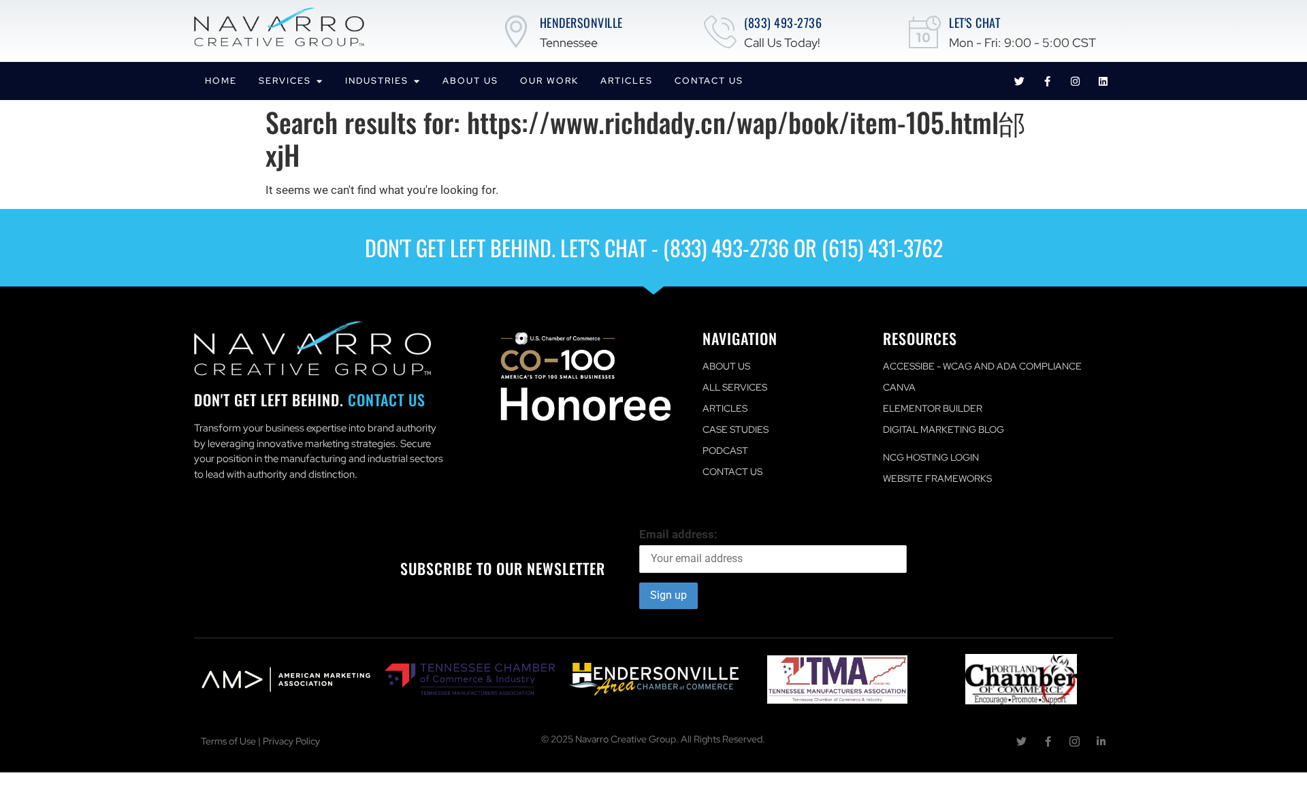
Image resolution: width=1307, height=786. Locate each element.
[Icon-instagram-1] (1074, 741)
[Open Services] (318, 81)
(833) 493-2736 (783, 22)
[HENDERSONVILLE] (516, 31)
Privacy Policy (291, 741)
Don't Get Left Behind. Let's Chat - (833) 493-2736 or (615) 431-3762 (654, 247)
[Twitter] (1019, 81)
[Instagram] (1075, 81)
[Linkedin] (1103, 81)
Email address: (678, 534)
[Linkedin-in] (1101, 741)
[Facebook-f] (1047, 81)
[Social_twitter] (1021, 741)
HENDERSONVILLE (581, 22)
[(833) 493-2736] (720, 31)
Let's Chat (974, 22)
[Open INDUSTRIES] (416, 81)
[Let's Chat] (925, 31)
